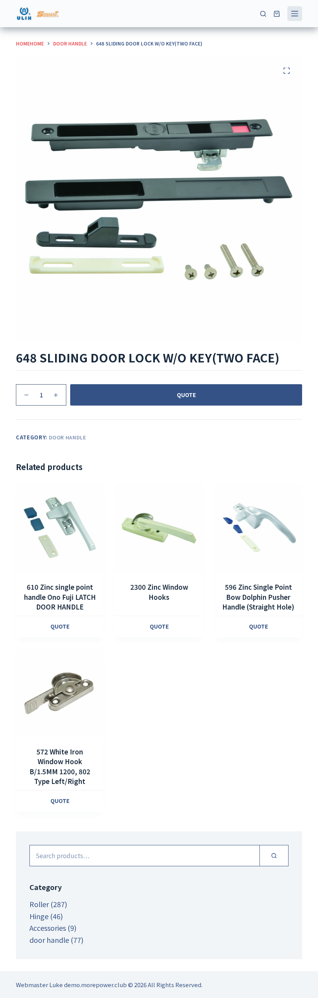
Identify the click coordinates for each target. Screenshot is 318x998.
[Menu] (294, 13)
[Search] (263, 14)
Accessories (47, 928)
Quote (186, 395)
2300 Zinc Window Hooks (159, 592)
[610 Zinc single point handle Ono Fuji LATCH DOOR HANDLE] (60, 528)
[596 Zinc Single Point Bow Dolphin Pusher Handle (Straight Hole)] (258, 528)
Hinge (38, 916)
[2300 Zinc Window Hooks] (159, 528)
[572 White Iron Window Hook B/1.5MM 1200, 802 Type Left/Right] (60, 693)
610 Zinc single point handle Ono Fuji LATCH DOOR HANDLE (60, 596)
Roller (39, 904)
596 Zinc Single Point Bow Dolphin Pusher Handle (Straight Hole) (258, 596)
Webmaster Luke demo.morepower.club (71, 985)
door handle (67, 437)
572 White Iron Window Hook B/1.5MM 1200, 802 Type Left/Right (59, 766)
